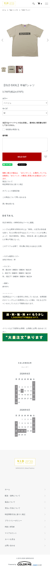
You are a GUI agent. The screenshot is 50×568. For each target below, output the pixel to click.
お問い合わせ (10, 545)
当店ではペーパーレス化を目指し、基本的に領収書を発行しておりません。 (24, 123)
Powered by (12, 564)
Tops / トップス (13, 10)
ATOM (12, 527)
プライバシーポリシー (13, 520)
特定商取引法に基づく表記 (12, 184)
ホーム (4, 10)
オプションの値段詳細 (10, 190)
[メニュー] (46, 3)
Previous (2, 40)
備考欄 (5, 135)
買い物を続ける (8, 203)
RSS (6, 527)
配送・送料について (12, 495)
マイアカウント (11, 533)
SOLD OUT (22, 157)
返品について (7, 181)
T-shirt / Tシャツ (25, 10)
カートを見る (10, 539)
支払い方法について (12, 508)
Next (47, 40)
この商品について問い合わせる (14, 197)
